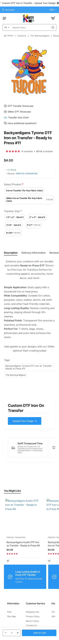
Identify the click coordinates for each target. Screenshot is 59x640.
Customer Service (35, 603)
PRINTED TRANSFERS (27, 173)
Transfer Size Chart (18, 117)
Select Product (12, 184)
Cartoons (21, 35)
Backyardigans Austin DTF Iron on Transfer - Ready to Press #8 (23, 544)
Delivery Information (33, 252)
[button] (39, 633)
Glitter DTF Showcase (19, 111)
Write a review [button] (44, 151)
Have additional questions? (22, 123)
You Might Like (12, 490)
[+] (17, 633)
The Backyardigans (39, 35)
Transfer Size (12, 211)
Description (11, 252)
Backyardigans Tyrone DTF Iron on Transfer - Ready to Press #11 (29, 367)
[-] (5, 633)
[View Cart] (53, 18)
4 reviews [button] (27, 151)
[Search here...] (53, 27)
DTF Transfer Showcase (20, 106)
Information (13, 603)
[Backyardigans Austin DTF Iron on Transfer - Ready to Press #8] (23, 517)
